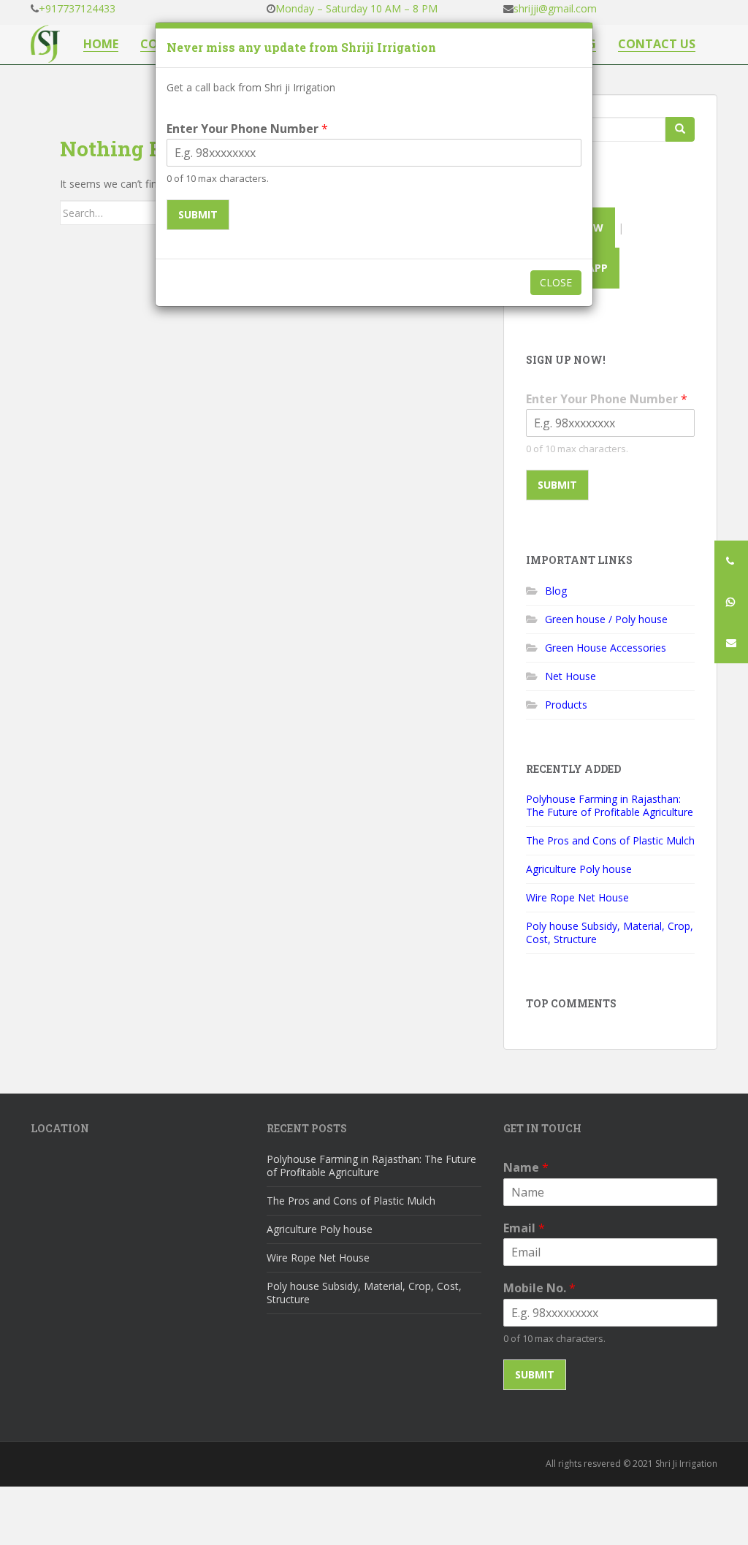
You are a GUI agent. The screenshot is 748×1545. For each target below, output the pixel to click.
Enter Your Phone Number (247, 129)
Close (556, 282)
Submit (198, 214)
